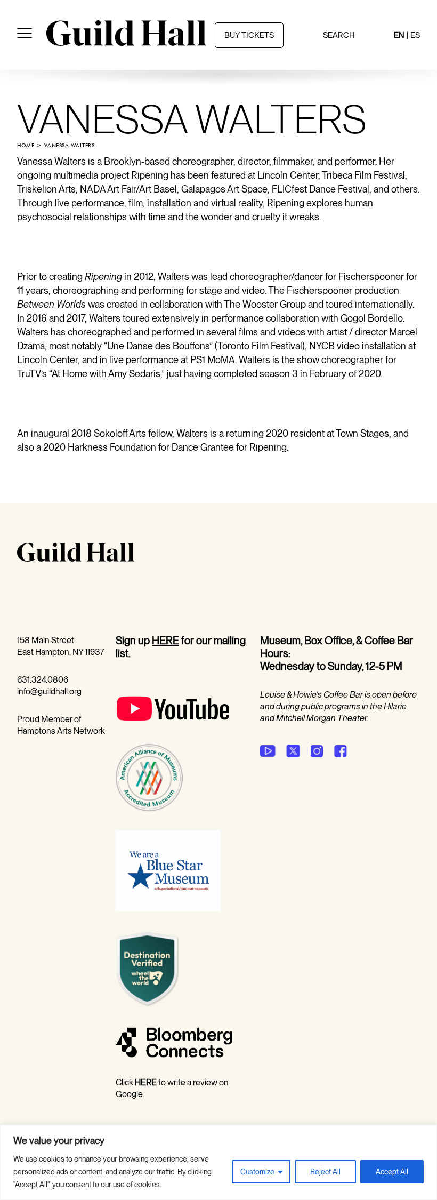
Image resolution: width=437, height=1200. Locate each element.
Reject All (325, 1171)
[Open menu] (24, 35)
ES (415, 35)
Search (339, 35)
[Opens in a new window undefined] (268, 751)
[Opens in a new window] (173, 738)
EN (399, 35)
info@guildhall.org (49, 691)
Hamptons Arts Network (61, 731)
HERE (165, 640)
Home (25, 145)
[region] (218, 1162)
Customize (257, 1171)
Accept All (392, 1171)
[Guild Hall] (126, 42)
